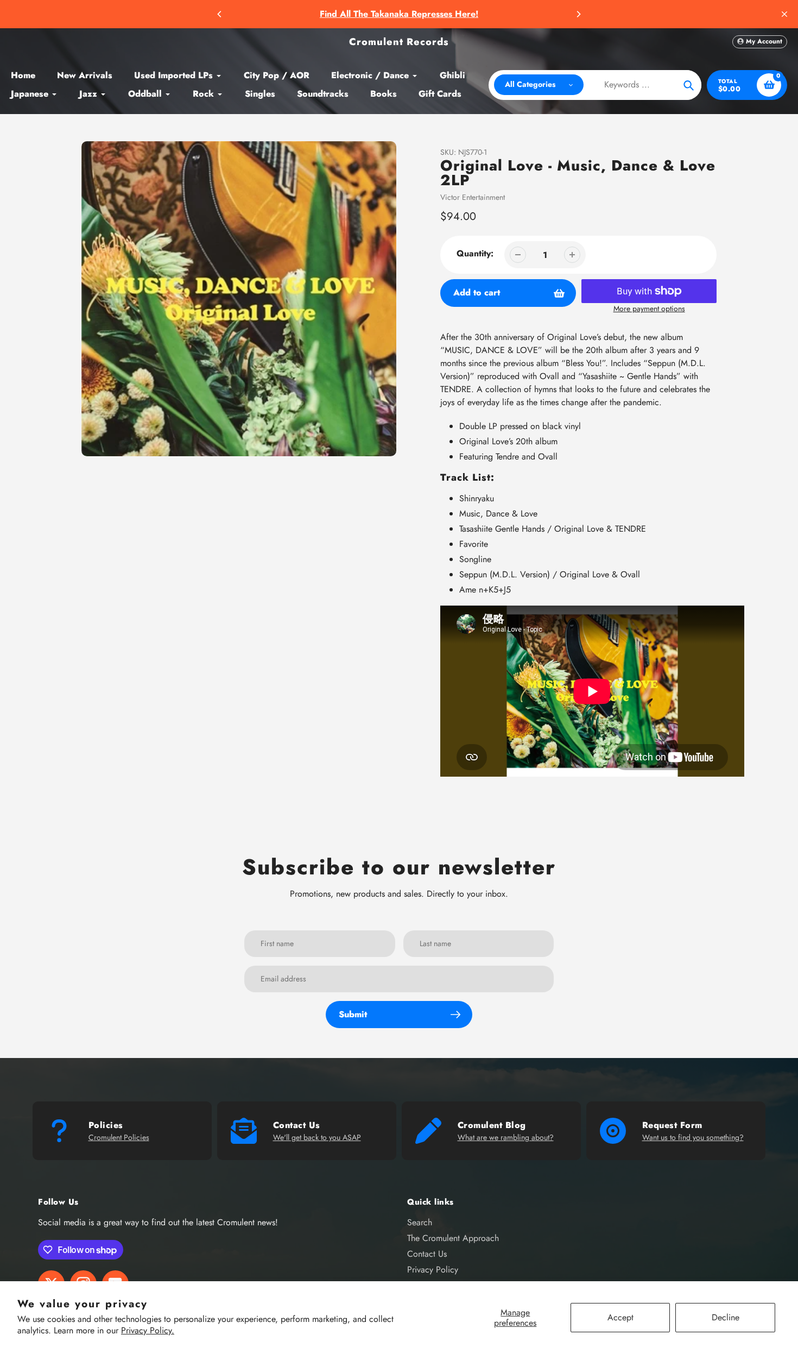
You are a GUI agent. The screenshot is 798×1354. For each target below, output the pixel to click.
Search (419, 1222)
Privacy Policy (432, 1269)
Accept (620, 1317)
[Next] (578, 14)
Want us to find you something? (693, 1137)
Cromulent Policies (118, 1137)
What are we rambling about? (506, 1137)
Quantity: (475, 253)
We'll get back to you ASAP (317, 1137)
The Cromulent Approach (453, 1238)
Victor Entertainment (472, 197)
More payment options (649, 308)
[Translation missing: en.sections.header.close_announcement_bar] (784, 14)
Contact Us (427, 1254)
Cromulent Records (399, 42)
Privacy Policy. (147, 1330)
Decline (725, 1317)
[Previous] (219, 14)
